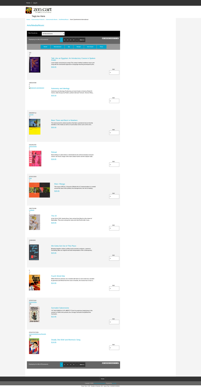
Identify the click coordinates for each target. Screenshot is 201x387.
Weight (79, 46)
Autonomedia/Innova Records (37, 334)
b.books (31, 114)
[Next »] (82, 40)
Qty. (69, 46)
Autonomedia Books (51, 19)
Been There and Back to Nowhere (64, 120)
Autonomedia (33, 146)
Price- (101, 46)
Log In (35, 3)
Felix (30, 178)
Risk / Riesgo (59, 184)
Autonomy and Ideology (60, 88)
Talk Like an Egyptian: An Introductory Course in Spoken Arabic (73, 59)
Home (28, 3)
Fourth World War (58, 276)
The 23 (54, 216)
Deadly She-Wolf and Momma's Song (65, 340)
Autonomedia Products (37, 19)
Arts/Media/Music (64, 19)
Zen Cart (114, 383)
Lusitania (31, 210)
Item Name (90, 46)
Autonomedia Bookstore (99, 383)
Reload (54, 152)
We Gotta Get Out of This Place (63, 246)
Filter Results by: (33, 33)
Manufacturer (57, 46)
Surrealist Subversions (60, 308)
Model (45, 46)
